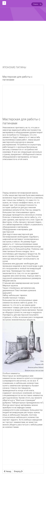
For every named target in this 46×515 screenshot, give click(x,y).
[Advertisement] (23, 47)
